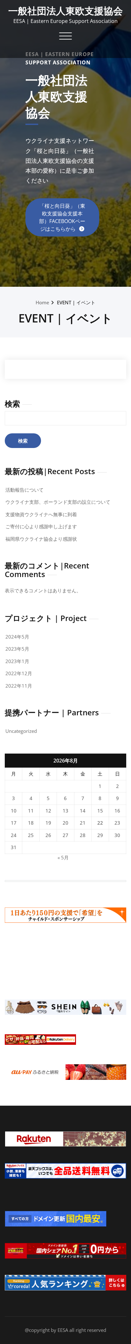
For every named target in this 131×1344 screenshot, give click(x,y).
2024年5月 (17, 636)
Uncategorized (21, 731)
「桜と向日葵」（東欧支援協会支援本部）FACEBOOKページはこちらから (62, 217)
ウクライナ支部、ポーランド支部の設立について (57, 502)
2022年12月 (18, 673)
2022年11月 (18, 686)
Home (42, 302)
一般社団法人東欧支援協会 (65, 10)
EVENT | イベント (76, 302)
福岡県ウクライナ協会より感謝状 (41, 539)
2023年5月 (17, 649)
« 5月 (63, 857)
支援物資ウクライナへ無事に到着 (41, 514)
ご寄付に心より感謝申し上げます (41, 526)
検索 (12, 403)
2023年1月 (17, 661)
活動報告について (24, 490)
